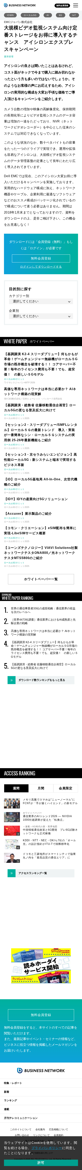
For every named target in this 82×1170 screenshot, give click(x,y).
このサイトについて (20, 1129)
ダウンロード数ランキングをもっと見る (42, 679)
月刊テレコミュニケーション (21, 1117)
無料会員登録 (62, 5)
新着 (6, 1091)
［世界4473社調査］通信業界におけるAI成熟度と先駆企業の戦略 (43, 621)
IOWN (10, 15)
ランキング (10, 1100)
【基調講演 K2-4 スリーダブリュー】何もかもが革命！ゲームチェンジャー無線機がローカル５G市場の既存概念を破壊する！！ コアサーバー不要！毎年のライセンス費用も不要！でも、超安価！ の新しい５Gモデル (44, 649)
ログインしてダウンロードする (41, 266)
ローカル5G (30, 15)
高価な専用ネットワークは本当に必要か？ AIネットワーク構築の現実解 (43, 632)
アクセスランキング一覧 (33, 873)
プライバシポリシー (46, 1148)
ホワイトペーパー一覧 (41, 579)
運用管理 (9, 56)
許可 (41, 1162)
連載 (6, 1109)
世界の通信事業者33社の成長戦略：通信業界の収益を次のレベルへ (43, 610)
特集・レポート (13, 1083)
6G (60, 15)
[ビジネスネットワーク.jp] (20, 5)
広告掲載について (58, 1129)
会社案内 (40, 1129)
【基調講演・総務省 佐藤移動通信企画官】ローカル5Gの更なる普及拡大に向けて (43, 666)
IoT (74, 15)
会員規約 (58, 1135)
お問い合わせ (22, 1135)
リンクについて (41, 1135)
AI (48, 15)
